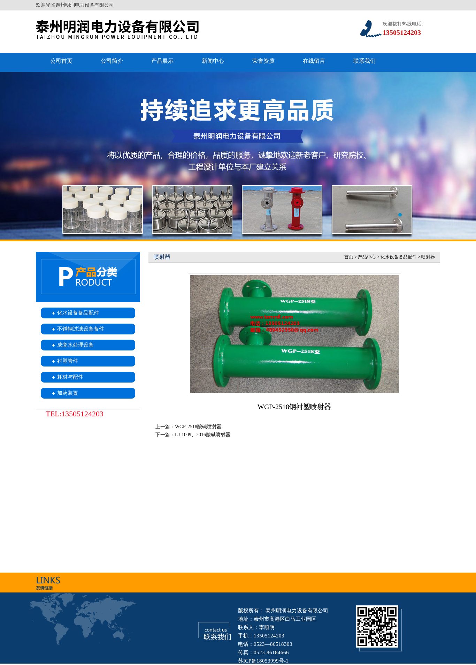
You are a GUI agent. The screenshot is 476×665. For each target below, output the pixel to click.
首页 (348, 256)
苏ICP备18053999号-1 (263, 661)
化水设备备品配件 (399, 256)
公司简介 (112, 61)
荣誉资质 (263, 61)
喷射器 (428, 256)
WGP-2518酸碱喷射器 (198, 426)
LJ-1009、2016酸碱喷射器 (202, 434)
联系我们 (364, 61)
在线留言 (314, 61)
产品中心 (367, 256)
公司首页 (61, 61)
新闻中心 (213, 61)
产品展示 (162, 61)
